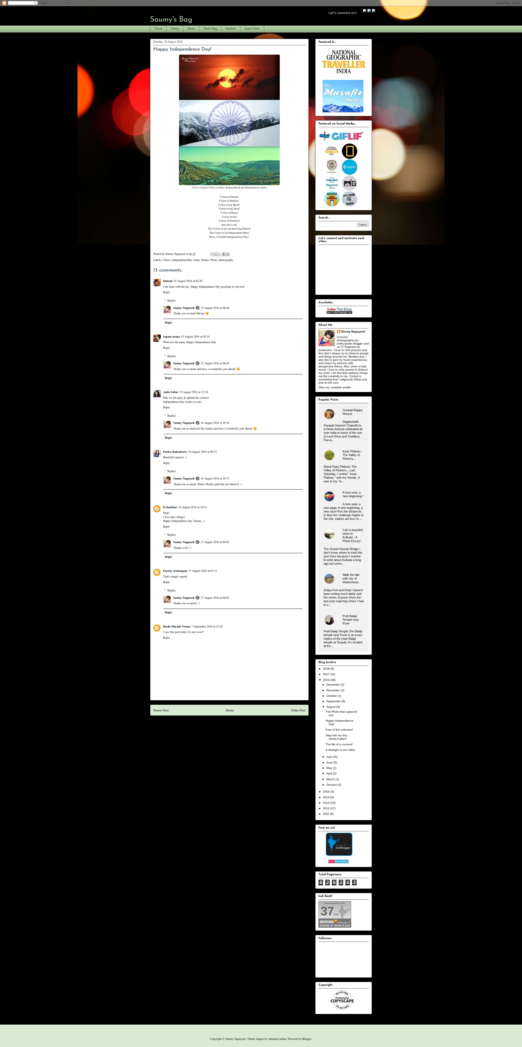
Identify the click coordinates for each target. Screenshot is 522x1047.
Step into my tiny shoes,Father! (336, 737)
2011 (326, 813)
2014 (326, 797)
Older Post (298, 710)
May (329, 768)
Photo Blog (210, 29)
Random (231, 29)
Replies (171, 300)
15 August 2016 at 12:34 (193, 392)
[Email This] (212, 254)
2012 (326, 808)
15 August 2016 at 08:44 (215, 308)
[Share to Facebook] (224, 254)
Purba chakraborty (175, 452)
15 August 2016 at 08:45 (215, 363)
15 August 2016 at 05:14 (195, 336)
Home (230, 710)
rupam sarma (171, 336)
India (196, 260)
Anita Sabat (170, 392)
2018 (326, 668)
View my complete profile (335, 387)
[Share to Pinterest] (228, 254)
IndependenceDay (182, 260)
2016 (326, 679)
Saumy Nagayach (184, 308)
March (330, 779)
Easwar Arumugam (175, 571)
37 (327, 911)
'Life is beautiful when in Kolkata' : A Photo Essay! (353, 535)
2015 (326, 791)
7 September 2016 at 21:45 (207, 626)
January (332, 784)
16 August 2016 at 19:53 (192, 507)
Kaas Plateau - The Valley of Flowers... (352, 455)
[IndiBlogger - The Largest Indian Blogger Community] (339, 854)
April (329, 773)
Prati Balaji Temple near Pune (351, 619)
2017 (326, 674)
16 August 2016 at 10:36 (215, 423)
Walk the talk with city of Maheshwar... (352, 578)
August (331, 706)
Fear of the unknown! (339, 729)
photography (226, 260)
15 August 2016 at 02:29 (188, 281)
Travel (158, 29)
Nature (205, 260)
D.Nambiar (170, 507)
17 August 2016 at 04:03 (215, 598)
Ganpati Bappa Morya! (352, 411)
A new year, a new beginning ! (353, 494)
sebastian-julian (277, 1039)
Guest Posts (252, 29)
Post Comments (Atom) (237, 724)
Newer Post (161, 710)
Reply (166, 292)
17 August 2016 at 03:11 (202, 571)
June (330, 762)
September (334, 701)
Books (191, 29)
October (332, 695)
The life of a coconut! (339, 744)
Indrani (168, 281)
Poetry (175, 29)
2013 (326, 802)
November (333, 690)
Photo (213, 260)
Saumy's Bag (171, 19)
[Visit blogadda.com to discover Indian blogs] (338, 862)
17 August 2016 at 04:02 (215, 542)
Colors (166, 260)
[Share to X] (220, 254)
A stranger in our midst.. (341, 749)
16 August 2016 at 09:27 (202, 452)
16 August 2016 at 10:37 (215, 478)
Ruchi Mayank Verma (176, 626)
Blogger (306, 1039)
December (333, 684)
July (329, 756)
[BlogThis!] (216, 254)
